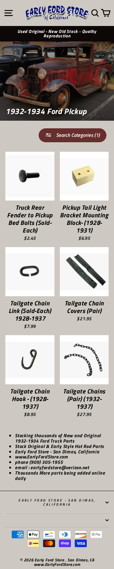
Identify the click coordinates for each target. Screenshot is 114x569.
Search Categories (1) (77, 135)
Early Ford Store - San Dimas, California (57, 502)
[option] (57, 34)
